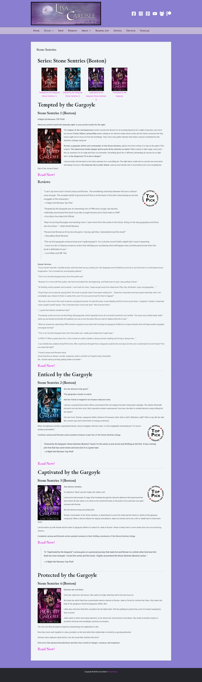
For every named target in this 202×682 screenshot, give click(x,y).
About (84, 30)
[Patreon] (169, 13)
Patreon (72, 30)
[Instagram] (141, 13)
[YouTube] (155, 13)
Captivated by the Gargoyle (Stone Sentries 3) (96, 96)
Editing (118, 30)
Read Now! (46, 174)
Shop (60, 30)
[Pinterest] (148, 13)
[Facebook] (134, 13)
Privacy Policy (112, 672)
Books (47, 30)
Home (36, 30)
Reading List (102, 30)
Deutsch (130, 30)
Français (144, 30)
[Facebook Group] (162, 13)
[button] (52, 30)
